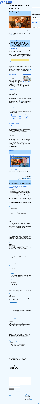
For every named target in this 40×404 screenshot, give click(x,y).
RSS (12, 153)
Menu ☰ (38, 2)
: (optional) (35, 17)
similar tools (29, 69)
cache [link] (17, 55)
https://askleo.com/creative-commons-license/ (32, 402)
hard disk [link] (26, 101)
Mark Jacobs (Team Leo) (12, 188)
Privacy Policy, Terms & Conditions (28, 394)
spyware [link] (25, 129)
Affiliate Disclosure (27, 395)
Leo (10, 281)
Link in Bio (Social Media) (10, 395)
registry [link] (10, 92)
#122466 (23, 87)
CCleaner (12, 34)
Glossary (9, 394)
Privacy (30, 176)
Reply (9, 206)
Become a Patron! (18, 391)
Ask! (8, 391)
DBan (21, 101)
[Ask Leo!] (6, 2)
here (32, 24)
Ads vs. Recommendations (27, 393)
